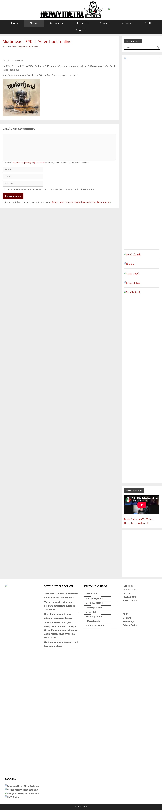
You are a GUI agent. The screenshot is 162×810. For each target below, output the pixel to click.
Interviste (83, 23)
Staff (148, 23)
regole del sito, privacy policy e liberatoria (29, 163)
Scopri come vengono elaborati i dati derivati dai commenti (80, 202)
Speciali (126, 23)
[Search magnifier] (158, 47)
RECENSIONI (129, 597)
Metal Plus (91, 612)
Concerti (105, 23)
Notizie (34, 23)
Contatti (81, 30)
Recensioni (56, 23)
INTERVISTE (129, 586)
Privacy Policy (130, 625)
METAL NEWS (130, 600)
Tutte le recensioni (95, 625)
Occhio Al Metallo (94, 603)
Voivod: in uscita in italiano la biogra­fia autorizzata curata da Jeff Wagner (59, 606)
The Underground (94, 598)
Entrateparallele (94, 607)
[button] (67, 23)
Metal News (33, 47)
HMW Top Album (94, 616)
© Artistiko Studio (81, 807)
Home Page (128, 621)
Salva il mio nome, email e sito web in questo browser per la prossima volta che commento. (50, 189)
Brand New (91, 594)
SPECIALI (128, 593)
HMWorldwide (93, 621)
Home (15, 23)
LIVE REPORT (130, 590)
